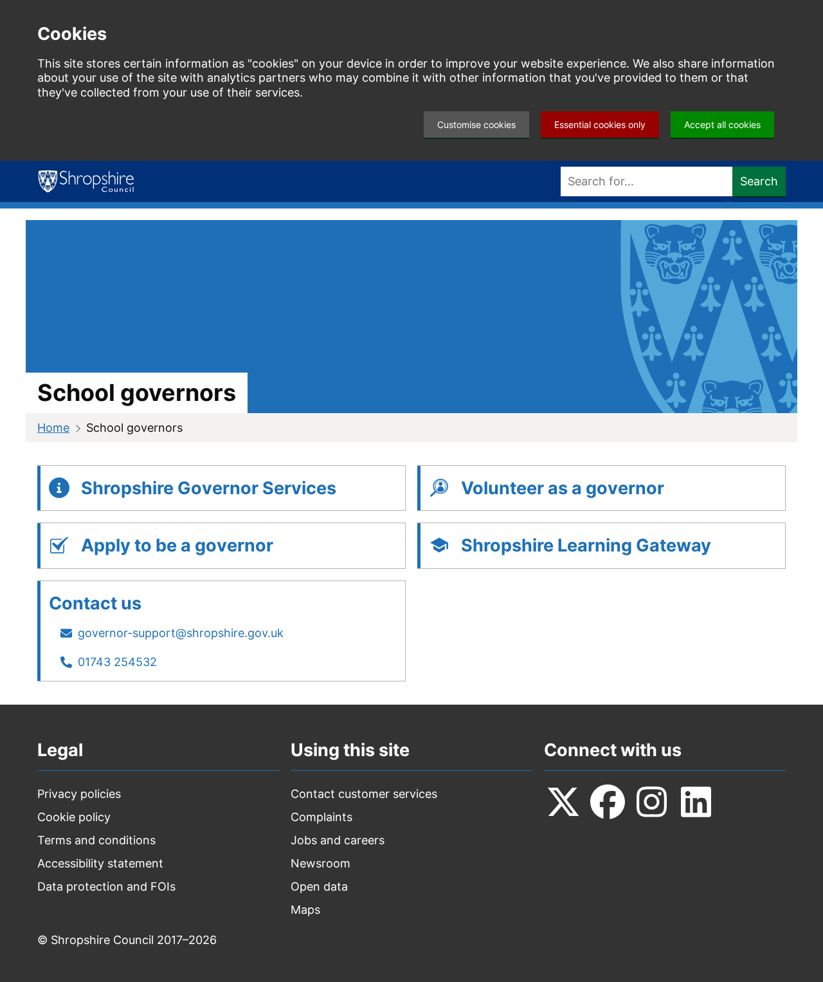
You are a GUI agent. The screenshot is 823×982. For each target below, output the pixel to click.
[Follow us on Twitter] (563, 802)
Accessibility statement (100, 863)
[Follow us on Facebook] (607, 802)
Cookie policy (74, 817)
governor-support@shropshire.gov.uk (181, 633)
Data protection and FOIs (106, 886)
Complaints (321, 817)
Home (53, 427)
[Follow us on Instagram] (652, 802)
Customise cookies (476, 124)
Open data (319, 886)
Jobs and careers (337, 840)
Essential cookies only (600, 124)
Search (759, 181)
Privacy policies (79, 794)
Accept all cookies (722, 124)
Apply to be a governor (177, 545)
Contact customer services (364, 794)
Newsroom (320, 863)
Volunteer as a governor (562, 488)
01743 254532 (117, 662)
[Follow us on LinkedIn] (696, 802)
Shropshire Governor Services (208, 488)
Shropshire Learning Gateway (586, 545)
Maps (305, 909)
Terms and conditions (96, 840)
